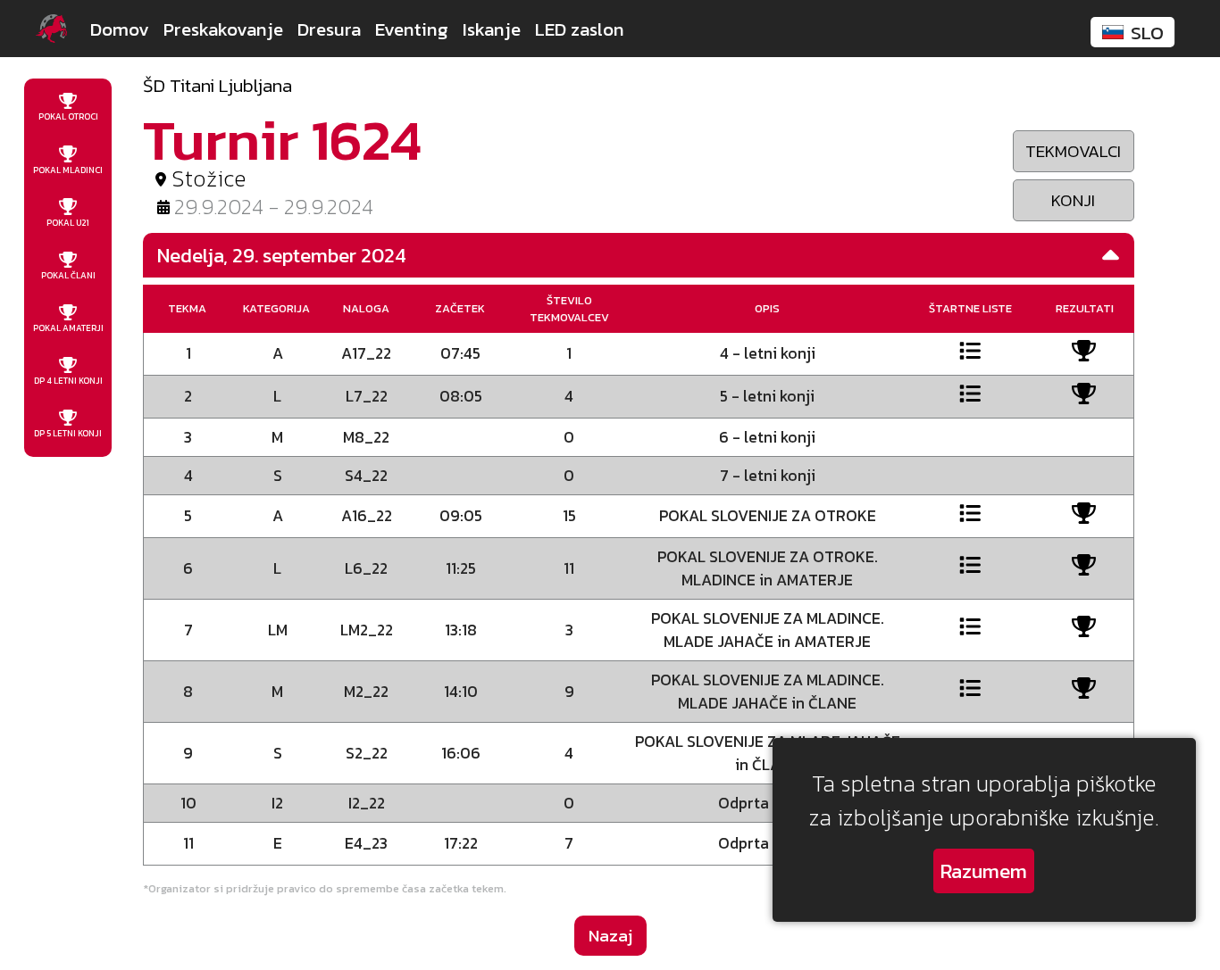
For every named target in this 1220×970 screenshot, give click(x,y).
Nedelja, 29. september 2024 (281, 255)
